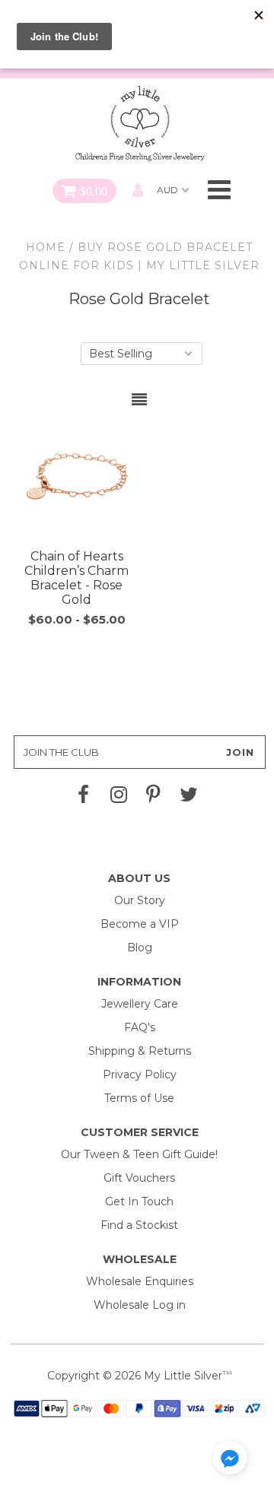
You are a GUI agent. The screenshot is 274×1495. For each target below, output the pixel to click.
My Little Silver (183, 1375)
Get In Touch (139, 1201)
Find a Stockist (139, 1225)
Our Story (139, 900)
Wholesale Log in (140, 1305)
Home (45, 247)
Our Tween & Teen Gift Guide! (139, 1154)
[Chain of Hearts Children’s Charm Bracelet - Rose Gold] (76, 481)
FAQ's (139, 1027)
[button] (230, 1460)
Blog (139, 947)
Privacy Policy (140, 1074)
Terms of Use (139, 1098)
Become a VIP (139, 924)
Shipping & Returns (139, 1051)
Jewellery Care (139, 1004)
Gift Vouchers (139, 1178)
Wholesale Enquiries (139, 1281)
